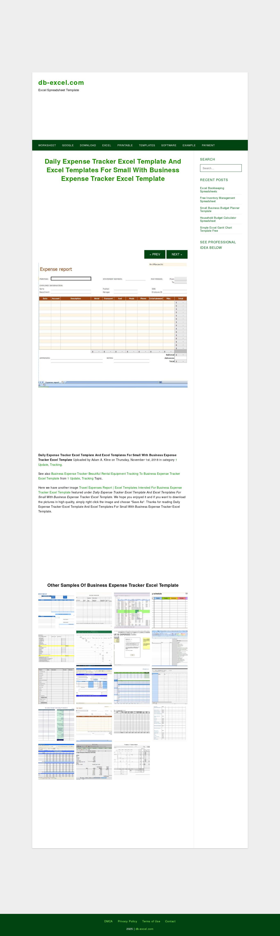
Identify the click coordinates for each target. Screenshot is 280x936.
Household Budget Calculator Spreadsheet (218, 219)
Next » (177, 254)
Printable (125, 145)
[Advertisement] (140, 37)
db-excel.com (61, 82)
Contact (170, 921)
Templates (147, 145)
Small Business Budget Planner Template (220, 209)
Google (68, 145)
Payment (208, 145)
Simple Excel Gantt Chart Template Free (216, 229)
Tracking (56, 464)
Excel (106, 145)
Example (189, 145)
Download (88, 145)
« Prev (155, 254)
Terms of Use (151, 921)
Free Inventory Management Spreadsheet (217, 199)
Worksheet (47, 145)
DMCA (108, 921)
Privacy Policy (127, 921)
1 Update (73, 478)
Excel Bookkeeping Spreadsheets (212, 189)
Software (168, 145)
